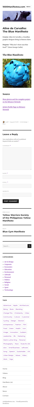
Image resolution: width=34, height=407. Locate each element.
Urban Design (8, 355)
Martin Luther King (10, 340)
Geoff (6, 122)
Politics (7, 280)
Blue (4, 124)
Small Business (14, 348)
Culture (17, 317)
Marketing (21, 336)
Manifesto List (8, 382)
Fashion (18, 324)
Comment (7, 145)
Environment (9, 272)
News (5, 391)
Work (5, 359)
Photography (8, 344)
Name (5, 173)
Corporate (8, 264)
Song (5, 351)
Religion (7, 282)
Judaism (23, 332)
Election (21, 321)
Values (18, 355)
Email (5, 182)
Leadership (7, 336)
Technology (8, 290)
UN (28, 351)
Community (7, 317)
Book (12, 309)
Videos (5, 373)
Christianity (19, 313)
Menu (28, 6)
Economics (8, 267)
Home (5, 369)
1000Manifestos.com (14, 6)
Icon (24, 328)
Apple (15, 305)
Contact (6, 396)
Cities (27, 313)
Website (6, 191)
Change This (7, 313)
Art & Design (24, 122)
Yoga (11, 359)
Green (11, 328)
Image (5, 332)
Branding (19, 309)
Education (8, 269)
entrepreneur (8, 324)
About (5, 387)
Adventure (7, 305)
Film (24, 324)
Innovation (14, 332)
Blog (4, 378)
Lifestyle (7, 275)
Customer (25, 317)
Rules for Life (25, 344)
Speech (12, 351)
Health (18, 328)
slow (5, 348)
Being (5, 309)
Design (13, 321)
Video (24, 355)
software (25, 348)
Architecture (24, 305)
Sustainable (21, 351)
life (15, 336)
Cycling (6, 321)
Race (17, 344)
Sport (6, 287)
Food (5, 328)
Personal (7, 277)
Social (6, 285)
